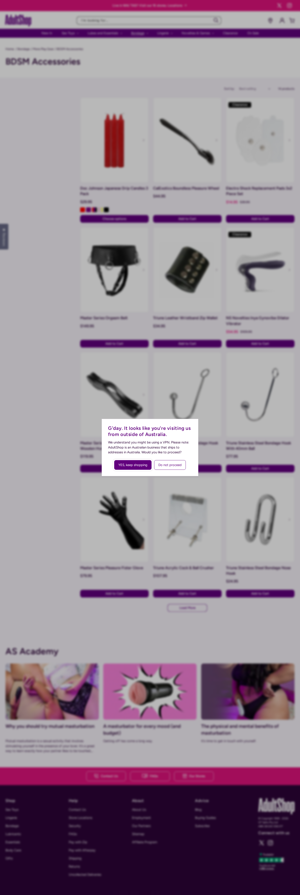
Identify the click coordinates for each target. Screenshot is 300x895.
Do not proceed (170, 465)
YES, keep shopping (132, 465)
